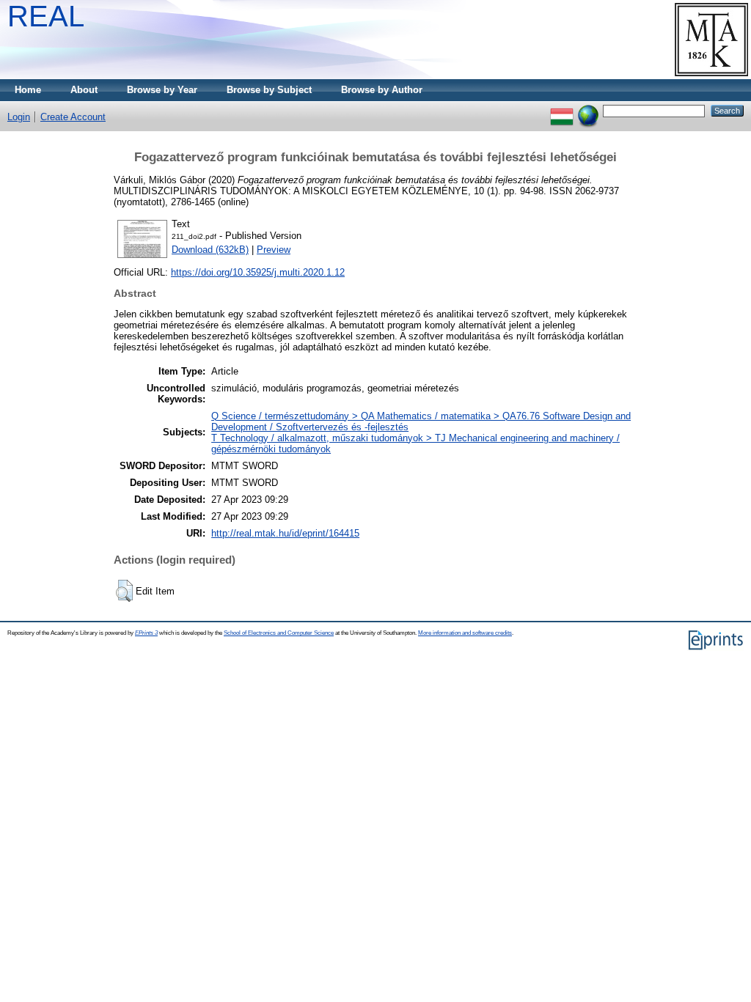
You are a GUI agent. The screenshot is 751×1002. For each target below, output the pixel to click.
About (84, 89)
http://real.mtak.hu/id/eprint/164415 (285, 533)
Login (18, 116)
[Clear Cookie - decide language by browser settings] (588, 110)
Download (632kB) (210, 249)
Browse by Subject (269, 89)
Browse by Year (162, 89)
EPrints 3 (146, 633)
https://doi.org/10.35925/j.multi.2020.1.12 (258, 272)
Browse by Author (381, 89)
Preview (273, 249)
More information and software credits (465, 633)
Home (28, 89)
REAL (45, 16)
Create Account (73, 116)
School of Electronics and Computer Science (279, 633)
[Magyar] (562, 110)
